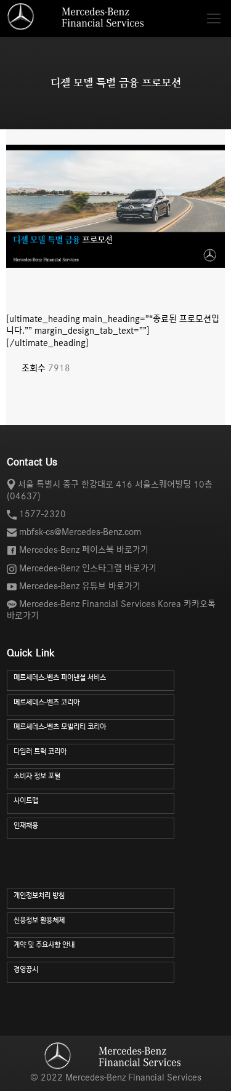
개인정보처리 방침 (39, 895)
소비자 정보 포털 (37, 776)
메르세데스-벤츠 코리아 (46, 702)
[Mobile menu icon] (214, 18)
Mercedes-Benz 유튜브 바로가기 (79, 586)
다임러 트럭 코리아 (40, 751)
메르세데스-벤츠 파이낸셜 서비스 (60, 677)
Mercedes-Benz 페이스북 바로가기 (83, 549)
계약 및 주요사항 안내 (44, 944)
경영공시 (26, 969)
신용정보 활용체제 (39, 920)
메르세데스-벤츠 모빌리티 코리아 (60, 726)
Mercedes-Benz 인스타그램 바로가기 (87, 568)
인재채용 (26, 825)
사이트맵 (26, 800)
